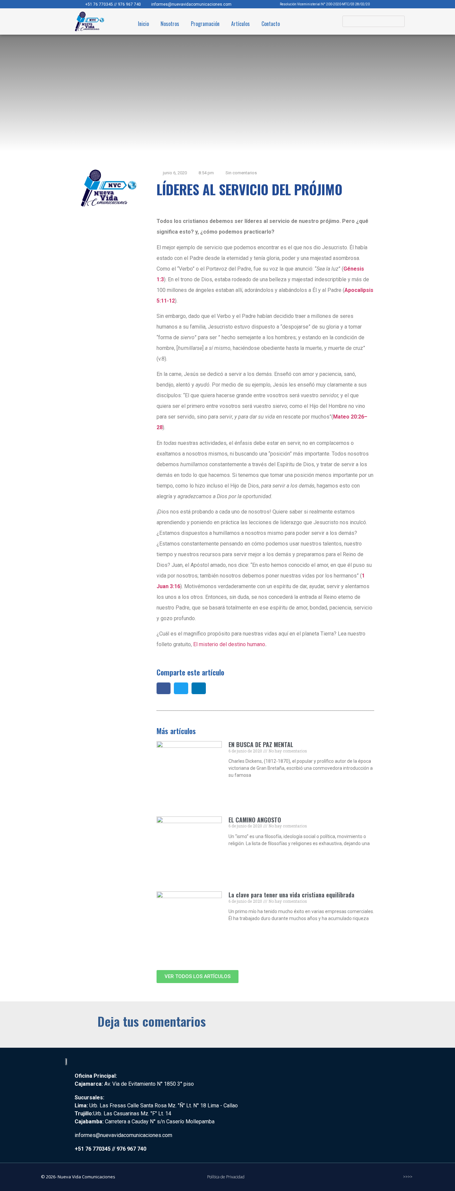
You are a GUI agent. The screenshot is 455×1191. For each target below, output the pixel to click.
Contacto (270, 24)
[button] (164, 688)
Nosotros (170, 24)
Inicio (143, 24)
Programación (205, 24)
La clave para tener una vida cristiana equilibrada (291, 894)
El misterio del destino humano (229, 644)
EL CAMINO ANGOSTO (254, 819)
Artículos (240, 24)
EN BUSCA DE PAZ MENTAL (260, 744)
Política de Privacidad (225, 1177)
